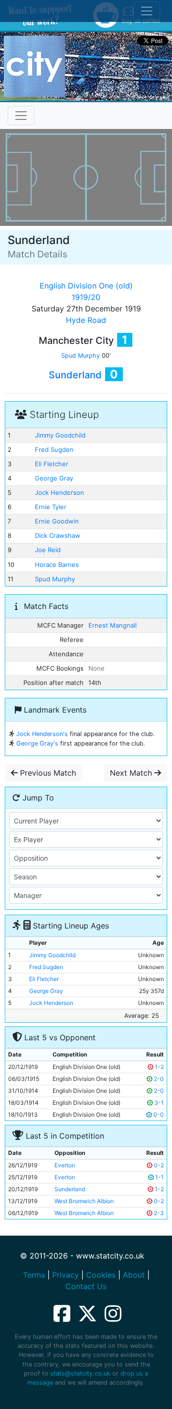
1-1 (159, 1177)
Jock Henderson (59, 492)
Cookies (101, 1275)
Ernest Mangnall (112, 625)
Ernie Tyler (50, 507)
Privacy (65, 1275)
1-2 (158, 1066)
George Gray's (37, 743)
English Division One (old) (86, 285)
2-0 (158, 1078)
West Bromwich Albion (84, 1201)
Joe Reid (48, 550)
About (134, 1275)
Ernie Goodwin (57, 521)
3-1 (158, 1102)
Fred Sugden (54, 449)
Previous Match (47, 773)
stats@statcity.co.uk (80, 1373)
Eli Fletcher (51, 464)
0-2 (158, 1165)
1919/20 (86, 297)
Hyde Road (86, 320)
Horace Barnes (57, 564)
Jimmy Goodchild (60, 435)
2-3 (158, 1213)
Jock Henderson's (42, 733)
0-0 (158, 1114)
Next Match (132, 773)
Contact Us (86, 1286)
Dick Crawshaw (57, 535)
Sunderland (75, 375)
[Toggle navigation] (21, 115)
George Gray (54, 478)
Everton (64, 1165)
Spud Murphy (80, 355)
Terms (34, 1275)
